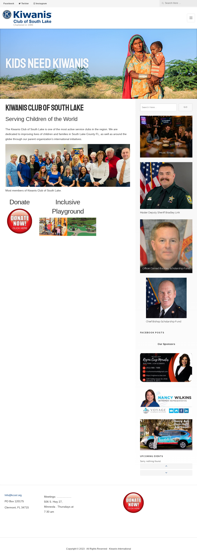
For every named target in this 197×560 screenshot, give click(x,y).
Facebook (8, 3)
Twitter (25, 3)
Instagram (41, 3)
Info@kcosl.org (13, 495)
